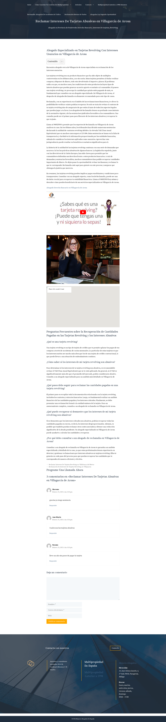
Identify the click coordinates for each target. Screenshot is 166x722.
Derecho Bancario (85, 28)
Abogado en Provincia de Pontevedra (62, 28)
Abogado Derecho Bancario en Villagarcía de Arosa (66, 188)
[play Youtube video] (83, 212)
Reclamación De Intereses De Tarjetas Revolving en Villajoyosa (70, 467)
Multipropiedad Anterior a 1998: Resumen (112, 5)
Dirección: (123, 668)
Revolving (114, 28)
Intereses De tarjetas (101, 28)
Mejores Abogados (128, 663)
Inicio (29, 5)
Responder (53, 505)
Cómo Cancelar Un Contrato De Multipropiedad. (52, 5)
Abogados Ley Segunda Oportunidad (103, 14)
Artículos (78, 5)
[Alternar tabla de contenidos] (61, 61)
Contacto (88, 5)
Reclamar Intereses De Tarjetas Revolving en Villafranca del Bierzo (71, 465)
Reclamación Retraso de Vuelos (75, 14)
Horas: (122, 682)
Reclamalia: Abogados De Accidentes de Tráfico (44, 14)
